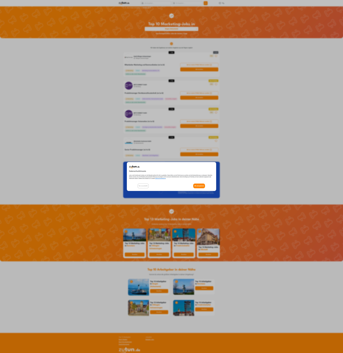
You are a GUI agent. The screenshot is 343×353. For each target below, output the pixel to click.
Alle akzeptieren (199, 186)
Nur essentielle (143, 186)
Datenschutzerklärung (160, 178)
